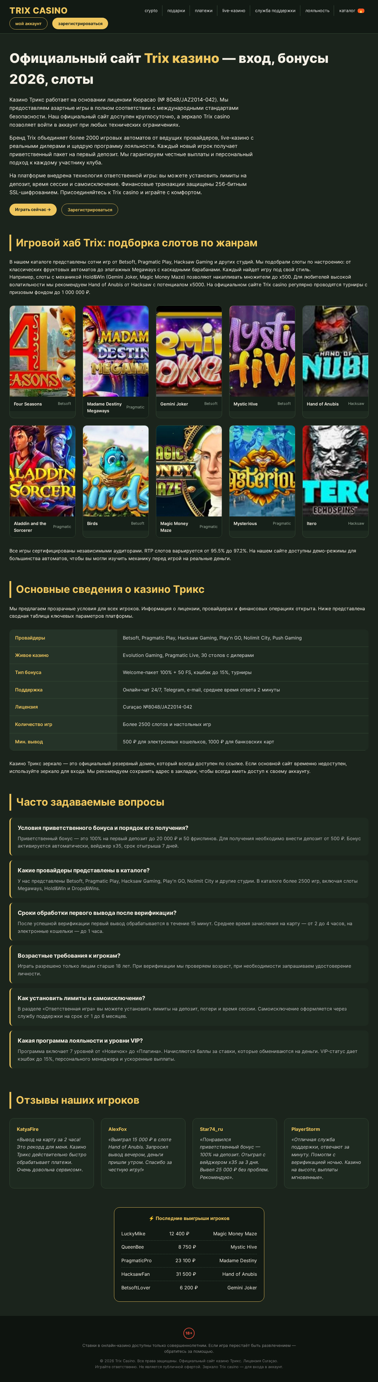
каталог (351, 10)
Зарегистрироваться (90, 209)
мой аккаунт (28, 23)
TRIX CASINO (38, 10)
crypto (151, 10)
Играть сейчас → (33, 209)
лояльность (317, 10)
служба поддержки (275, 10)
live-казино (233, 10)
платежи (204, 10)
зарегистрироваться (80, 23)
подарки (176, 10)
